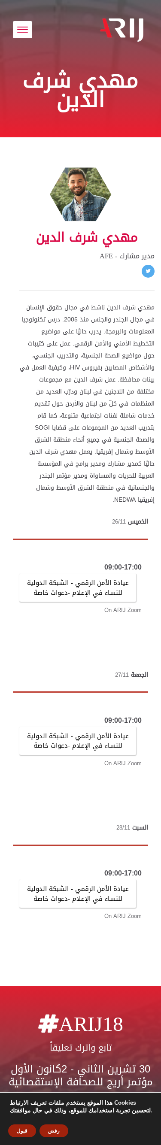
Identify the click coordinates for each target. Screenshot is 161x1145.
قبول (22, 1130)
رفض (54, 1130)
